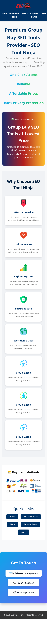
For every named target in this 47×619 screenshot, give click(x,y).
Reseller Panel (30, 524)
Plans (25, 13)
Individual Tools (31, 517)
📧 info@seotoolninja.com (23, 573)
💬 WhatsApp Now (23, 592)
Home (4, 13)
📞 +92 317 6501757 (23, 582)
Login (43, 13)
